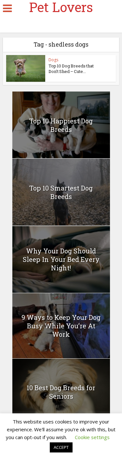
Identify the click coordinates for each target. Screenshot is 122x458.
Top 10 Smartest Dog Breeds (61, 192)
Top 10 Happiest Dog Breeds (61, 125)
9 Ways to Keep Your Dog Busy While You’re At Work (61, 325)
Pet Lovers (61, 7)
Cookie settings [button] (92, 437)
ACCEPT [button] (61, 447)
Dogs (53, 60)
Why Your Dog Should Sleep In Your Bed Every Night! (61, 259)
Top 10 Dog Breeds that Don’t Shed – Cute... (71, 68)
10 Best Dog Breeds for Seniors (61, 391)
